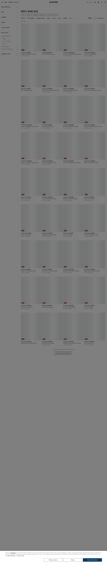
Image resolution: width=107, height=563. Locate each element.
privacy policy (21, 555)
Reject (72, 560)
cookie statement (11, 555)
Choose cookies (53, 560)
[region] (53, 557)
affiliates (13, 552)
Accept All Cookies (92, 560)
